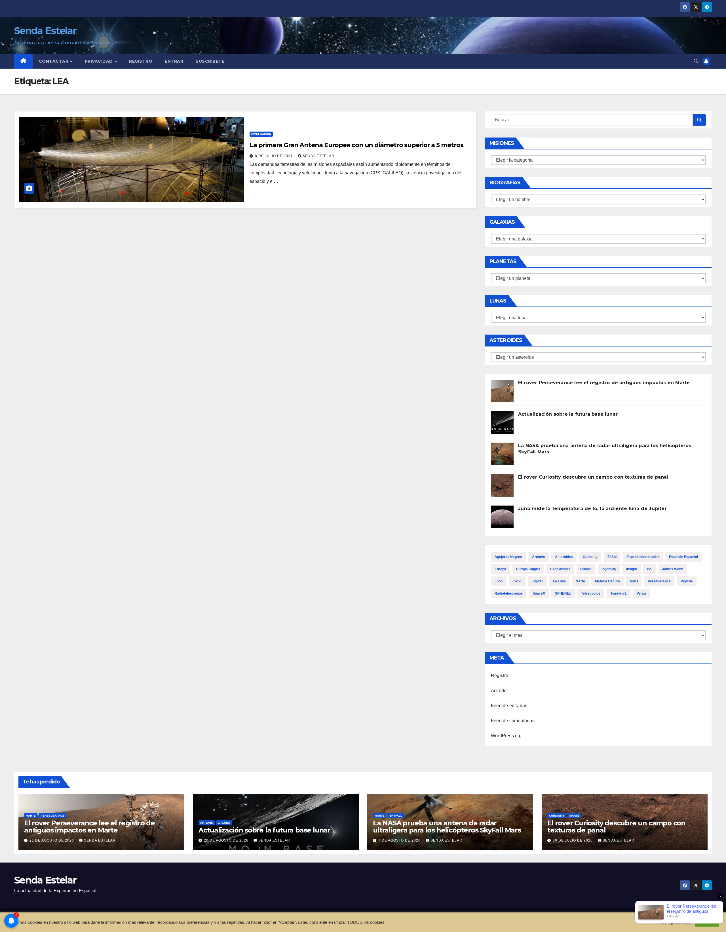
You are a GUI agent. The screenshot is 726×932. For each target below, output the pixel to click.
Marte (580, 581)
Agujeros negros (508, 557)
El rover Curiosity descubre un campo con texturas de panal (593, 477)
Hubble (586, 569)
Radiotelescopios (509, 593)
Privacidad (99, 61)
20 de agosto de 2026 (227, 840)
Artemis (538, 557)
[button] (696, 61)
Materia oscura (607, 581)
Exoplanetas (560, 569)
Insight (631, 569)
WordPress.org (506, 735)
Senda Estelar (45, 31)
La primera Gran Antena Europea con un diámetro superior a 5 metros (356, 145)
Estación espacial (683, 557)
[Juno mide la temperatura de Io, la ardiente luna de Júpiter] (502, 517)
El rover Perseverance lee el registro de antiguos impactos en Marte (604, 382)
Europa (500, 569)
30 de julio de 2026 (573, 840)
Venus (642, 593)
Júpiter (537, 581)
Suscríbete (210, 61)
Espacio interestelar (642, 557)
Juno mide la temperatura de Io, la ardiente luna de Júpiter (592, 508)
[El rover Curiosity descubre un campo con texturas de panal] (502, 485)
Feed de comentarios (513, 720)
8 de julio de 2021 (274, 156)
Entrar (174, 61)
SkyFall (395, 815)
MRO (634, 581)
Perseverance (659, 581)
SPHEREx (563, 593)
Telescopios (590, 593)
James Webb (672, 569)
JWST (517, 581)
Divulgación (261, 134)
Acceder (499, 690)
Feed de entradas (509, 705)
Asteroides (564, 557)
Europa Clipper (528, 569)
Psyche (687, 581)
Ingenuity (609, 569)
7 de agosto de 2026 (400, 840)
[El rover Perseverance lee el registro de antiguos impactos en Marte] (502, 391)
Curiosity (590, 557)
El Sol (612, 557)
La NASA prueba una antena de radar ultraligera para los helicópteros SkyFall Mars (447, 826)
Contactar (54, 61)
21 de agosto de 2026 (52, 840)
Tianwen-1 (618, 593)
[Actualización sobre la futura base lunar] (502, 422)
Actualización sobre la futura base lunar (568, 414)
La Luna (559, 581)
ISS (649, 569)
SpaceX (539, 593)
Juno (499, 581)
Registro (140, 61)
